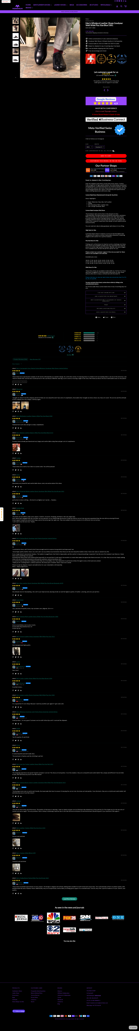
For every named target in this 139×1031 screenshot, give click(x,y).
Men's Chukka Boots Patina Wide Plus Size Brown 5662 (32, 878)
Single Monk (19, 600)
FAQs (106, 304)
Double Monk (20, 508)
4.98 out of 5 (51, 336)
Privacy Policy (34, 997)
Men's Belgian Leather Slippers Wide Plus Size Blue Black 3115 (34, 432)
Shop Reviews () (35, 359)
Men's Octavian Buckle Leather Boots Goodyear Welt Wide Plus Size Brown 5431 (40, 491)
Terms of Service (35, 995)
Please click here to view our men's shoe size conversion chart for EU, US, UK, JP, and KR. (106, 277)
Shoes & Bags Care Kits (18, 1001)
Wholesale (106, 5)
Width (97, 144)
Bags (72, 5)
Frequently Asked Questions (38, 991)
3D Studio (94, 5)
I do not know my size (106, 292)
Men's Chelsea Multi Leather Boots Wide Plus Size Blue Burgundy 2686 (37, 616)
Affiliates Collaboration (63, 993)
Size (87, 144)
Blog (59, 1004)
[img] (106, 74)
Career (59, 997)
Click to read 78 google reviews (106, 111)
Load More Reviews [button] (70, 899)
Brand (29, 8)
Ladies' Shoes (15, 993)
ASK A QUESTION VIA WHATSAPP (106, 296)
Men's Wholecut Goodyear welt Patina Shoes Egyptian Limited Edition (37, 712)
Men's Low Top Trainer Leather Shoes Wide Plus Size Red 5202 (34, 764)
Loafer (18, 661)
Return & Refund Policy (106, 308)
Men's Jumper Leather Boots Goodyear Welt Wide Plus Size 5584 (35, 695)
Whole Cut (19, 389)
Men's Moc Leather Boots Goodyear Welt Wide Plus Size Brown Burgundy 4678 (39, 583)
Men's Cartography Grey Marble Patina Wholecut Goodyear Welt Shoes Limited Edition (42, 368)
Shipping (95, 32)
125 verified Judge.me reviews (105, 75)
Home (28, 5)
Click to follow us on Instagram (95, 138)
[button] (78, 332)
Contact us (33, 999)
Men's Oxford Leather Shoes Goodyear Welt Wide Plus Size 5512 (35, 636)
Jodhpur (18, 801)
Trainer (18, 458)
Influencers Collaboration (64, 995)
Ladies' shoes (60, 5)
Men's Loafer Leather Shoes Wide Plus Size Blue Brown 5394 (34, 678)
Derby (18, 474)
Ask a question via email (106, 312)
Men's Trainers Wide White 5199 (26, 853)
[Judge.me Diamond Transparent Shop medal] (70, 349)
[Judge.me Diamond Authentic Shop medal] (62, 349)
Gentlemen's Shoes (42, 5)
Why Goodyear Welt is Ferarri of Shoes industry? (106, 300)
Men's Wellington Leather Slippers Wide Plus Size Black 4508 (34, 416)
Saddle (18, 728)
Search (32, 1001)
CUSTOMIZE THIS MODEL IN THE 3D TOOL (106, 161)
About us (60, 991)
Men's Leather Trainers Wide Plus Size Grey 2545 (30, 828)
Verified (69, 354)
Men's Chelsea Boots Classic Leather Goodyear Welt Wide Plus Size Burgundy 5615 (41, 782)
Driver (18, 745)
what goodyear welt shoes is (108, 226)
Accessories (81, 5)
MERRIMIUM (90, 20)
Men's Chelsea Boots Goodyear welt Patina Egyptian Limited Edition (36, 538)
